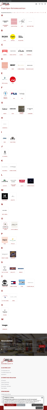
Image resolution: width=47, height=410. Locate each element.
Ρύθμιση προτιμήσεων (37, 404)
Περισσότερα (39, 407)
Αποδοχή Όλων (10, 404)
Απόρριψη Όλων (21, 404)
